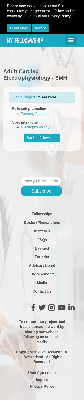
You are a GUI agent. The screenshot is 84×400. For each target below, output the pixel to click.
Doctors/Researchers (42, 223)
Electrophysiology (35, 127)
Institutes (42, 231)
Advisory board (42, 265)
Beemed (42, 248)
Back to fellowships (42, 138)
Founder (42, 257)
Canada (41, 114)
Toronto (27, 114)
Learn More (19, 28)
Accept (40, 28)
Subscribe (41, 190)
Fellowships (42, 214)
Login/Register (25, 97)
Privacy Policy (42, 386)
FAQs (42, 240)
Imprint (42, 380)
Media (42, 283)
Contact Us (42, 291)
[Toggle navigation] (71, 40)
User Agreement (42, 373)
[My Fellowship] (25, 40)
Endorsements (42, 274)
